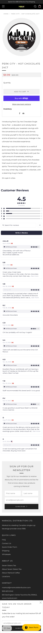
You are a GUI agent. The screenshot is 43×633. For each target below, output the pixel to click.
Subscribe (20, 506)
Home (6, 14)
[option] (21, 37)
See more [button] (34, 276)
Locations (6, 576)
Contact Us (6, 543)
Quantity (7, 83)
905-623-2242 (7, 591)
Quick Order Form (9, 547)
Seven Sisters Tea (9, 565)
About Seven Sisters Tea (12, 569)
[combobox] (40, 225)
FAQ (4, 540)
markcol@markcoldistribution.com (16, 587)
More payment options (21, 104)
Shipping (5, 551)
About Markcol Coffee (11, 573)
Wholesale (6, 554)
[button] (20, 208)
